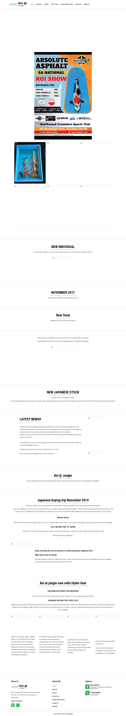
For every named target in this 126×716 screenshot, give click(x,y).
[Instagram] (18, 705)
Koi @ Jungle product (67, 4)
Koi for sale (54, 4)
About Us (39, 4)
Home (32, 4)
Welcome (86, 4)
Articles (46, 4)
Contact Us (78, 4)
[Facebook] (13, 705)
